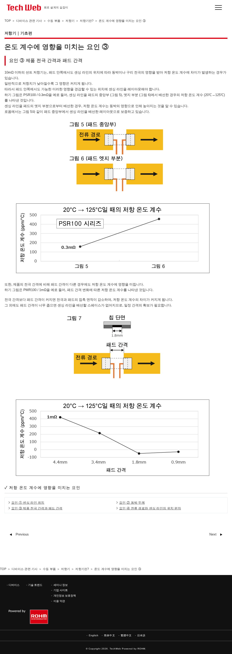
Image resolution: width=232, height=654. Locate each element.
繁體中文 (126, 635)
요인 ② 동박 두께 (132, 502)
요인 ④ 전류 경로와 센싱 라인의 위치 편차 (150, 508)
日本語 (141, 635)
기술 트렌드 (35, 584)
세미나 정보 (60, 584)
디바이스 (14, 584)
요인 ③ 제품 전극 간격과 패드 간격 (37, 508)
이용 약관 (59, 601)
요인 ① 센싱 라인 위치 (27, 502)
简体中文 (109, 635)
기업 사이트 (60, 590)
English (94, 635)
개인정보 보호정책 (64, 595)
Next (212, 534)
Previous (22, 534)
